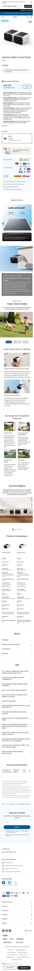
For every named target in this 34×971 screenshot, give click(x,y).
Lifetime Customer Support (12, 871)
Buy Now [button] (24, 967)
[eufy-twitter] (10, 930)
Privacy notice (22, 952)
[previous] (3, 320)
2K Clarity (9, 341)
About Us (11, 950)
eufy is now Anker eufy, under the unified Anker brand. (17, 13)
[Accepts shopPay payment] (4, 896)
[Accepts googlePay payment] (20, 893)
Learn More (5, 562)
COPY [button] (26, 86)
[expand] (30, 70)
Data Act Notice (17, 959)
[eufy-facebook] (6, 930)
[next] (31, 320)
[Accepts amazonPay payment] (4, 893)
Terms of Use (25, 830)
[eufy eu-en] (15, 17)
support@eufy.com (10, 852)
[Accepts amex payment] (8, 893)
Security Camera (11, 804)
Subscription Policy (22, 957)
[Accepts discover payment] (16, 893)
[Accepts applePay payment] (12, 893)
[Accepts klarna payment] (16, 896)
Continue (28, 6)
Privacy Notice (11, 832)
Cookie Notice (10, 957)
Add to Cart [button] (10, 967)
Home (3, 804)
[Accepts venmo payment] (8, 896)
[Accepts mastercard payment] (24, 893)
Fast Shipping (9, 862)
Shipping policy (21, 950)
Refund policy (11, 952)
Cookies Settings (12, 954)
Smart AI (25, 341)
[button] (31, 2)
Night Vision (17, 341)
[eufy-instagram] (3, 930)
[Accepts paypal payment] (28, 893)
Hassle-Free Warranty (11, 868)
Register (17, 827)
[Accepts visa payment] (12, 896)
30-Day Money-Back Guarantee (14, 865)
